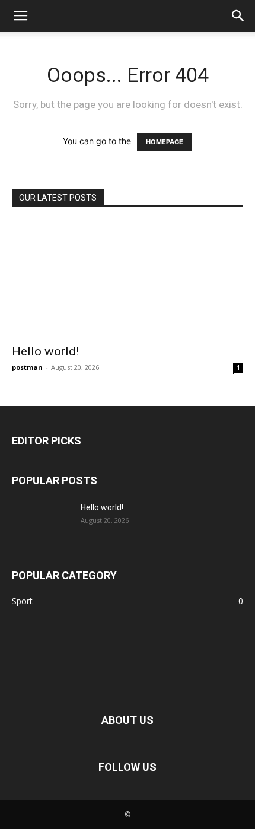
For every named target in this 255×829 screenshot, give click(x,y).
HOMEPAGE (164, 142)
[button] (20, 16)
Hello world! (45, 351)
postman (27, 367)
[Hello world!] (127, 279)
